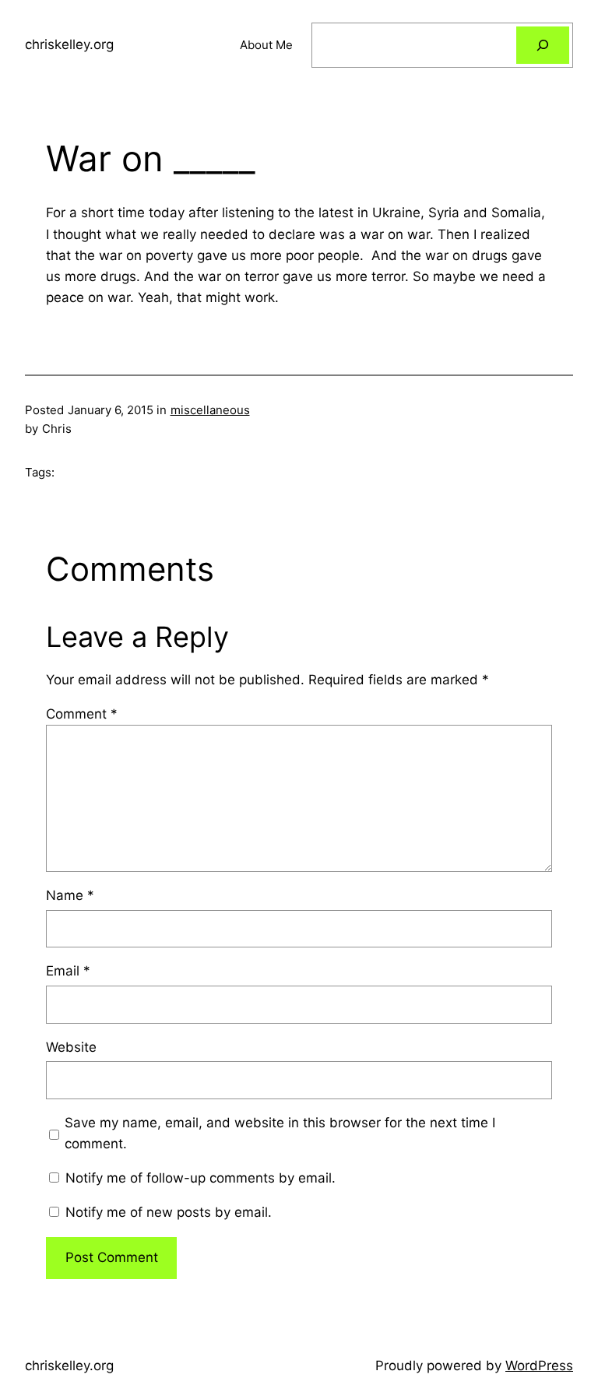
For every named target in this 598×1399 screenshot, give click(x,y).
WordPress (539, 1365)
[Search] (542, 45)
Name (70, 895)
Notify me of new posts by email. (168, 1212)
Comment (82, 714)
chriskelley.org (69, 44)
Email (68, 971)
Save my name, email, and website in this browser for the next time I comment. (280, 1133)
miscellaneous (210, 409)
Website (71, 1047)
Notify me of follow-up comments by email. (200, 1178)
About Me (266, 44)
